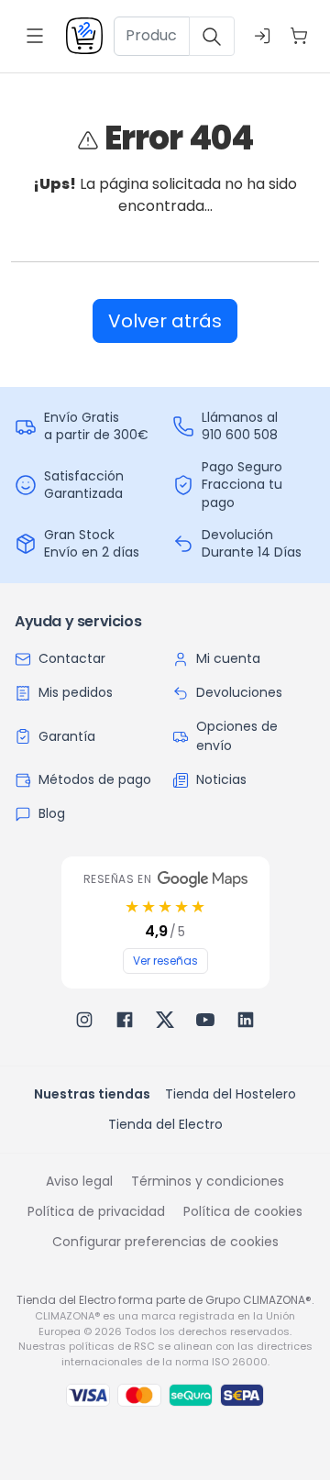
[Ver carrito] (298, 35)
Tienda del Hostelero (230, 1094)
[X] (165, 1019)
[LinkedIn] (245, 1019)
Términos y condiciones (207, 1181)
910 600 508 (240, 434)
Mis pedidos (75, 692)
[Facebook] (124, 1019)
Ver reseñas (165, 960)
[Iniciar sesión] (262, 35)
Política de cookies (242, 1211)
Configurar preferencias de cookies (165, 1241)
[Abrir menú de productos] (35, 36)
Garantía (66, 736)
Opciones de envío (237, 736)
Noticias (221, 779)
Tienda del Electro (165, 1124)
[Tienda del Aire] (84, 35)
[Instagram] (84, 1019)
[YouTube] (205, 1019)
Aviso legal (79, 1181)
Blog (51, 813)
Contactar (71, 658)
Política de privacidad (96, 1211)
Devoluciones (239, 692)
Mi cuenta (228, 658)
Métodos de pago (94, 779)
